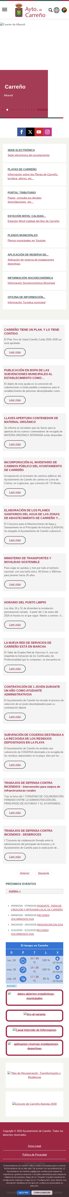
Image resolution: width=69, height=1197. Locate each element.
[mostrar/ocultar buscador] (50, 10)
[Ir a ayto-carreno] (30, 9)
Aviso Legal (34, 1146)
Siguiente (43, 873)
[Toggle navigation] (4, 9)
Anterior (25, 873)
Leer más (15, 352)
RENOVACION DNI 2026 (50, 924)
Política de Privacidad (34, 1154)
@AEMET (12, 985)
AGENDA (14, 891)
